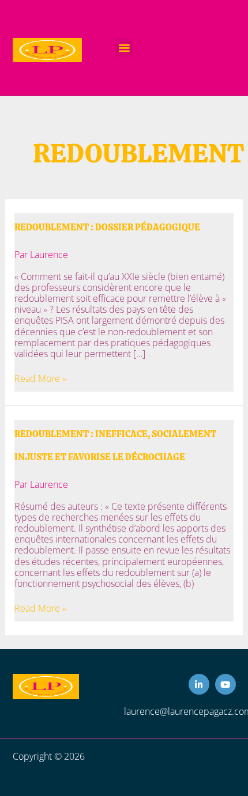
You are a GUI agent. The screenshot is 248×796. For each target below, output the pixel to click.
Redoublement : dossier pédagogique (107, 227)
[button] (124, 48)
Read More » (40, 378)
